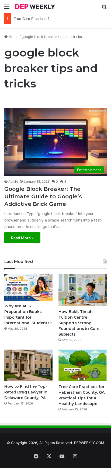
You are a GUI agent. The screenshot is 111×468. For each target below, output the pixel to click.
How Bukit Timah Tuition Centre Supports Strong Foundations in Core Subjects (78, 323)
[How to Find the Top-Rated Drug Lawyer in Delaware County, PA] (28, 365)
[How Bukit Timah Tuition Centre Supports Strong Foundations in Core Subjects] (82, 290)
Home (13, 36)
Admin (13, 182)
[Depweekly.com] (35, 6)
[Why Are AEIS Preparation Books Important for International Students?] (28, 287)
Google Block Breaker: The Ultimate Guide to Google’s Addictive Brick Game (43, 196)
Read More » (22, 237)
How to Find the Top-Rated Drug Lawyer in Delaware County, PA (25, 392)
